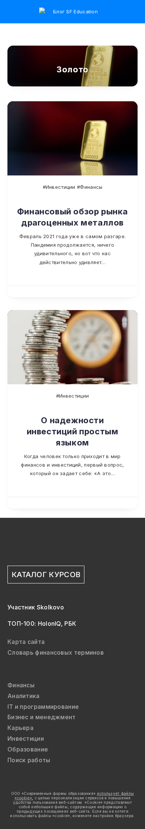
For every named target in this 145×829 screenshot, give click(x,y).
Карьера (20, 727)
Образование (27, 749)
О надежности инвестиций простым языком (73, 431)
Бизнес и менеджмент (41, 717)
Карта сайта (26, 641)
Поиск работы (29, 760)
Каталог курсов (46, 574)
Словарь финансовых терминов (55, 652)
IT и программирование (43, 706)
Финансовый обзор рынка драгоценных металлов (72, 217)
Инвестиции (25, 738)
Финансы (21, 685)
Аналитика (23, 696)
